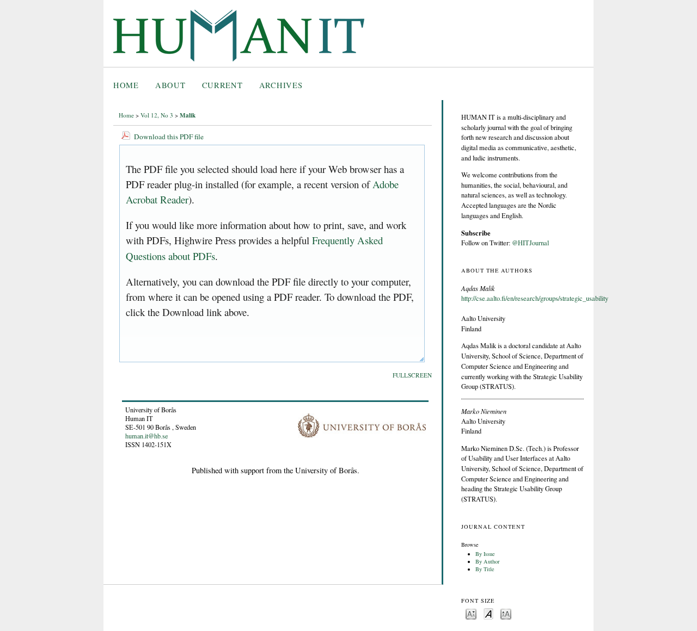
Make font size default (488, 613)
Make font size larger (505, 613)
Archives (281, 85)
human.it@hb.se (146, 435)
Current (222, 85)
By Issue (485, 554)
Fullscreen (412, 375)
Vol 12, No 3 (156, 115)
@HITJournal (530, 243)
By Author (487, 561)
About (170, 85)
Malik (187, 115)
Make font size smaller (471, 613)
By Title (484, 569)
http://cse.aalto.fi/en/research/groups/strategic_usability (534, 298)
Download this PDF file (169, 136)
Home (126, 85)
